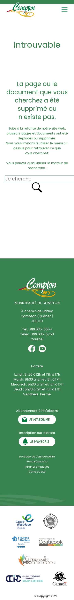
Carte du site (37, 471)
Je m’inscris (39, 441)
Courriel (37, 339)
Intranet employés (37, 466)
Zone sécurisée (37, 461)
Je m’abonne (39, 419)
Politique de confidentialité (37, 456)
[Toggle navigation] (65, 9)
